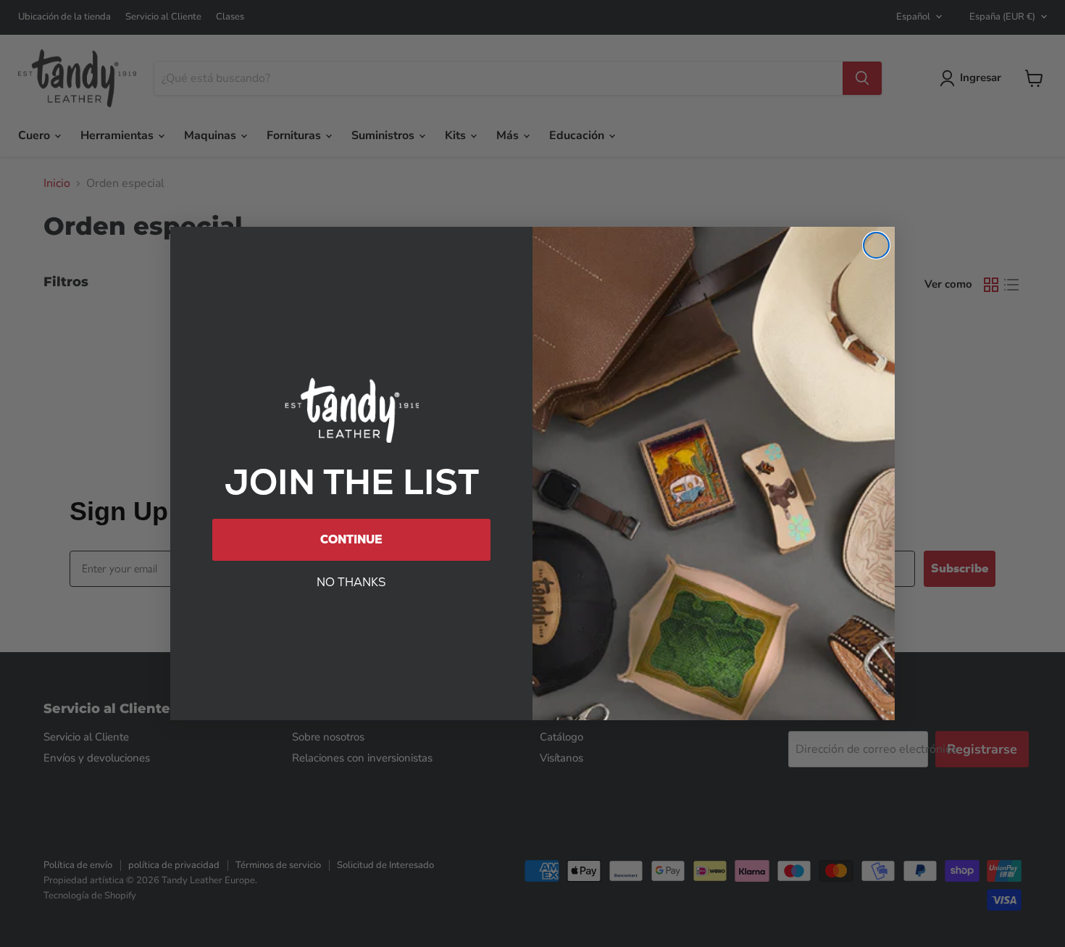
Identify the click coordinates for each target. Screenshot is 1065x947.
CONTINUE (351, 539)
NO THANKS (351, 582)
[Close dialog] (876, 245)
